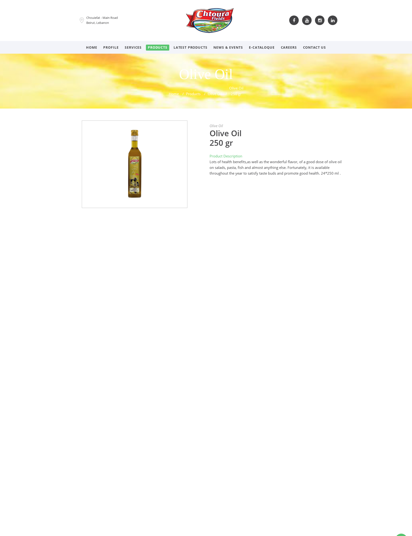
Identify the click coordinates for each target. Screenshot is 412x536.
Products (157, 47)
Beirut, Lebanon (97, 23)
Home (91, 47)
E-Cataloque (261, 47)
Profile (110, 47)
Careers (289, 47)
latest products (190, 47)
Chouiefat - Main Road (102, 18)
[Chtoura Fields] (210, 19)
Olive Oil (215, 93)
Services (133, 47)
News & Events (228, 47)
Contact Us (314, 47)
